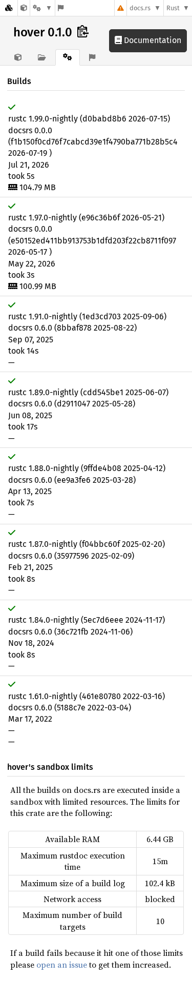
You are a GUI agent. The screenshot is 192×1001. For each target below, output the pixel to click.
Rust (173, 8)
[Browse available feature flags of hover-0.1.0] (60, 8)
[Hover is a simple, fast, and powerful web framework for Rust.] (24, 8)
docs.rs (140, 8)
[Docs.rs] (8, 8)
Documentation (151, 40)
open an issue (61, 964)
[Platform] (42, 8)
